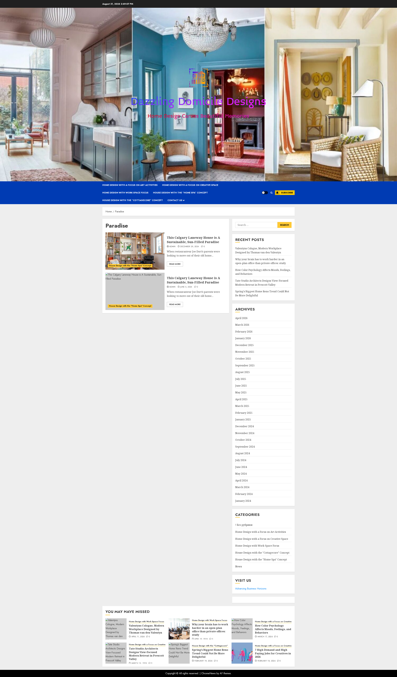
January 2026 (243, 338)
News (238, 566)
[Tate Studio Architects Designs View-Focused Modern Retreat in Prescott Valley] (116, 653)
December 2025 (244, 345)
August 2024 (242, 453)
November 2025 (244, 351)
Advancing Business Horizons (250, 588)
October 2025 (243, 358)
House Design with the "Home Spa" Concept (130, 265)
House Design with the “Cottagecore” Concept (132, 200)
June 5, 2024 (186, 287)
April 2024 (241, 480)
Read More (175, 264)
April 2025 (241, 399)
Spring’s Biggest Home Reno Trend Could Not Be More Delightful (210, 653)
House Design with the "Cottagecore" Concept (262, 552)
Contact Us (174, 200)
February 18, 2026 (267, 661)
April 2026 (241, 318)
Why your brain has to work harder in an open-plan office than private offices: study (210, 629)
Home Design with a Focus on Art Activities (130, 185)
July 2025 (240, 379)
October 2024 (243, 440)
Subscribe (287, 192)
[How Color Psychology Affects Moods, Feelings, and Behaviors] (242, 628)
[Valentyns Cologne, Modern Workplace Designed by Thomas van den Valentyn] (116, 628)
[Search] (271, 193)
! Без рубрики (243, 525)
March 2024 (242, 487)
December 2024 (244, 426)
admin (172, 246)
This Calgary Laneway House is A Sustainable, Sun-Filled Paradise (193, 239)
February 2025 (243, 412)
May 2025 (241, 392)
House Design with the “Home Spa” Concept (180, 192)
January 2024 (243, 501)
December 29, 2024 (189, 246)
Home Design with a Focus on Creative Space (190, 185)
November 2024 (244, 433)
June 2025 (241, 385)
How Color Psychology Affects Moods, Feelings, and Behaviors (273, 629)
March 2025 (242, 406)
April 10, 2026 (201, 639)
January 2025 (243, 419)
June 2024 (241, 467)
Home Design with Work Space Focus (125, 192)
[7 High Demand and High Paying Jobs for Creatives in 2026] (242, 653)
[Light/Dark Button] (265, 192)
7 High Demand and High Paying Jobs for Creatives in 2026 (273, 653)
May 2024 (241, 473)
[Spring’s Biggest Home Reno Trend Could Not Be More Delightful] (179, 653)
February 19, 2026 (203, 661)
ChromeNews (208, 673)
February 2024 (243, 494)
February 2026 (243, 331)
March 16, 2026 (139, 663)
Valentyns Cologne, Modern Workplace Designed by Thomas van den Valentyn (146, 629)
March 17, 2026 (265, 637)
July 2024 (240, 460)
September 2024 (245, 446)
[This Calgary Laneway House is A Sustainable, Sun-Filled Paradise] (135, 251)
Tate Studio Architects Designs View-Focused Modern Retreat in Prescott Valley (146, 654)
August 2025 (242, 372)
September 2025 (245, 365)
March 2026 (242, 324)
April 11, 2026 (138, 637)
